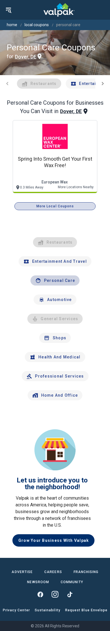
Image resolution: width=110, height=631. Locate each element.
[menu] (8, 10)
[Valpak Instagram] (55, 594)
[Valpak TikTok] (70, 594)
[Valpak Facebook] (40, 594)
